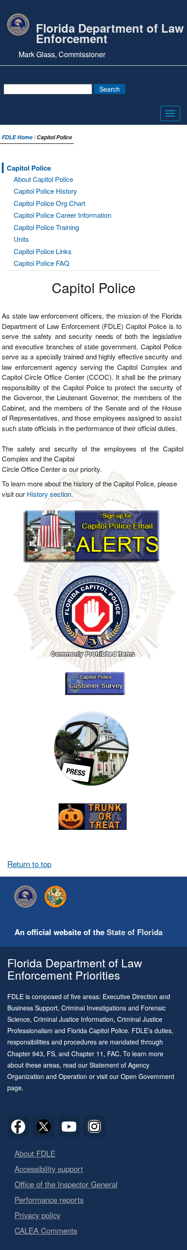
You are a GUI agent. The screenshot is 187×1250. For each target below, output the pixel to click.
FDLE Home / (19, 137)
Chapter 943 (25, 1053)
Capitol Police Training (46, 227)
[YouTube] (69, 1126)
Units (21, 239)
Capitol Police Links (43, 251)
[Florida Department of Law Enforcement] (28, 896)
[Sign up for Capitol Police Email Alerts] (92, 534)
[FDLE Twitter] (43, 1126)
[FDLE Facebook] (18, 1126)
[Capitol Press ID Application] (92, 748)
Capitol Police (29, 168)
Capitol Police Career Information (62, 215)
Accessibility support (49, 1169)
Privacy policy (37, 1215)
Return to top (29, 863)
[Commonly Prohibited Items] (92, 614)
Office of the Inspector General (66, 1184)
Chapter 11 (87, 1053)
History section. (50, 494)
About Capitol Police (43, 179)
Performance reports (49, 1200)
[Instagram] (94, 1126)
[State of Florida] (57, 896)
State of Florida (134, 931)
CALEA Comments (46, 1230)
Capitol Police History (45, 191)
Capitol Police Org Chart (49, 203)
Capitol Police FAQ (41, 263)
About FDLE (35, 1153)
